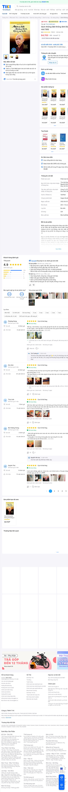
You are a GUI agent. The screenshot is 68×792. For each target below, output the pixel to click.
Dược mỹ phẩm (15, 782)
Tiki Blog (29, 679)
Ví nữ (40, 779)
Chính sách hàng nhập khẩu (8, 696)
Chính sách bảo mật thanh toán (34, 684)
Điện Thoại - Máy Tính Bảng (10, 763)
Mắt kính (60, 742)
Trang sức (48, 749)
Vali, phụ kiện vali (61, 737)
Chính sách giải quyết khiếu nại (34, 688)
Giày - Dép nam (28, 768)
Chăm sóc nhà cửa (11, 760)
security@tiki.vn (14, 700)
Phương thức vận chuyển (7, 687)
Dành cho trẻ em (9, 757)
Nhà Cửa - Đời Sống (52, 763)
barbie (24, 725)
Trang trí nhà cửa (50, 765)
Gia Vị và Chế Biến (53, 781)
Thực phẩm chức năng (10, 774)
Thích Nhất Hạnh (50, 24)
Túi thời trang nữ (29, 777)
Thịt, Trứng (9, 750)
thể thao (52, 9)
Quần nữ (34, 736)
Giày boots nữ (29, 763)
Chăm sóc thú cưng (51, 778)
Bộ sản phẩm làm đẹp (10, 782)
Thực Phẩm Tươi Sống (8, 748)
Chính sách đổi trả (5, 692)
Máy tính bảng (8, 767)
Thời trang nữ (28, 734)
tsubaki (24, 726)
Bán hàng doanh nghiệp (33, 697)
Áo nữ (25, 736)
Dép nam (31, 771)
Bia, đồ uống (7, 755)
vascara (3, 725)
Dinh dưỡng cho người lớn (10, 742)
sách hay (58, 9)
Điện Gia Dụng (5, 785)
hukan (13, 726)
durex (36, 725)
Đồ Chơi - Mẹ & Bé (6, 734)
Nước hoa (7, 781)
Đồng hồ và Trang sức (52, 747)
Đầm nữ (29, 736)
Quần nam (33, 747)
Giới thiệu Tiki (30, 677)
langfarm (9, 726)
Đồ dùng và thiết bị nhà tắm (56, 769)
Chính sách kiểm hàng (7, 689)
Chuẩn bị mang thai (9, 745)
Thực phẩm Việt (15, 751)
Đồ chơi (17, 736)
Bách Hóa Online (51, 776)
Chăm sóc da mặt (5, 772)
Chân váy (34, 739)
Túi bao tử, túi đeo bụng (37, 787)
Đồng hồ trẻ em (62, 750)
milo (49, 725)
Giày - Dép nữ (28, 758)
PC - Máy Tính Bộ (53, 760)
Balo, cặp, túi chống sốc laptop (56, 737)
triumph (62, 725)
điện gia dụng (19, 9)
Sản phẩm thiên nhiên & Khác (10, 777)
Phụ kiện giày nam (31, 772)
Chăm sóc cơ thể (9, 775)
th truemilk (19, 725)
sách (47, 9)
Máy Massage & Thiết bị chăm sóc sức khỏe (11, 776)
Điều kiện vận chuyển (32, 699)
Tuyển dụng (30, 682)
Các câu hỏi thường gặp (7, 681)
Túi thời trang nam (29, 783)
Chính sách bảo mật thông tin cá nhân (36, 686)
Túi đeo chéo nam (32, 785)
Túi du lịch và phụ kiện (54, 736)
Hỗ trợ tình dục (14, 781)
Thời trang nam (28, 745)
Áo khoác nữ (35, 737)
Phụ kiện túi (40, 780)
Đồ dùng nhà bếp (5, 787)
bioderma (41, 725)
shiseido (3, 726)
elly (46, 725)
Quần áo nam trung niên (33, 754)
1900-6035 (9, 677)
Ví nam (25, 785)
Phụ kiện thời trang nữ (51, 742)
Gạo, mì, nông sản (9, 754)
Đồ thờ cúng (52, 772)
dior (7, 725)
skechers (53, 725)
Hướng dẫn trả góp (6, 694)
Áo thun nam (27, 747)
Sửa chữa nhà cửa (53, 766)
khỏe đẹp (37, 9)
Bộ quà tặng (53, 785)
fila (20, 726)
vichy (17, 726)
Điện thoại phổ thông (9, 766)
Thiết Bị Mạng (54, 758)
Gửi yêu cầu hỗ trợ (5, 683)
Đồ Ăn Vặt (51, 782)
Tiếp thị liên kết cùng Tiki (33, 694)
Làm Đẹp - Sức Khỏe (7, 771)
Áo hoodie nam (31, 750)
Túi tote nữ (33, 780)
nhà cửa (43, 9)
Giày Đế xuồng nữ (33, 765)
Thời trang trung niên (32, 742)
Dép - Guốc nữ (35, 760)
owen (28, 725)
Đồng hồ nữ (55, 749)
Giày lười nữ (37, 763)
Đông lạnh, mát (12, 752)
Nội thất (53, 767)
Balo (47, 736)
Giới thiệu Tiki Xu (31, 692)
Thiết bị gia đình (15, 787)
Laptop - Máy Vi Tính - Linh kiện (56, 753)
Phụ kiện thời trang (51, 741)
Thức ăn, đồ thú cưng (9, 758)
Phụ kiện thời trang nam (55, 743)
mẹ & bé (30, 9)
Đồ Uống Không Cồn (55, 784)
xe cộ (25, 9)
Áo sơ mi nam (33, 748)
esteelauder (12, 725)
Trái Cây (3, 750)
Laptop (60, 760)
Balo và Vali (49, 734)
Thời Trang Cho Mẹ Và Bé (7, 736)
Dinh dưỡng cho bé (9, 740)
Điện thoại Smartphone (7, 765)
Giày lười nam (27, 770)
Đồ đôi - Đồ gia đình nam (35, 751)
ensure (32, 725)
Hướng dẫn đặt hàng (6, 685)
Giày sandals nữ (32, 762)
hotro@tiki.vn (14, 698)
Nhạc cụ (58, 772)
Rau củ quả (7, 751)
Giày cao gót (27, 760)
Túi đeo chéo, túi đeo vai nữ (31, 779)
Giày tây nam (34, 770)
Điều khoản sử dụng (32, 690)
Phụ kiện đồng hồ (53, 750)
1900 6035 (8, 717)
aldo (58, 725)
